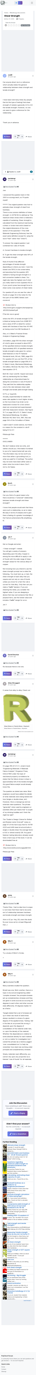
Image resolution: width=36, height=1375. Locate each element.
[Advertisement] (18, 49)
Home (6, 12)
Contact (3, 1369)
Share (29, 136)
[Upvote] (15, 136)
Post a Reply (19, 1113)
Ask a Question (19, 1134)
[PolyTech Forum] (3, 2)
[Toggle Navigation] (32, 3)
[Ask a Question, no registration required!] (20, 3)
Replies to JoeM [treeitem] (20, 172)
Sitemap (3, 1371)
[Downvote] (22, 136)
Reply (8, 136)
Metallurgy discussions (17, 12)
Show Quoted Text (11, 187)
